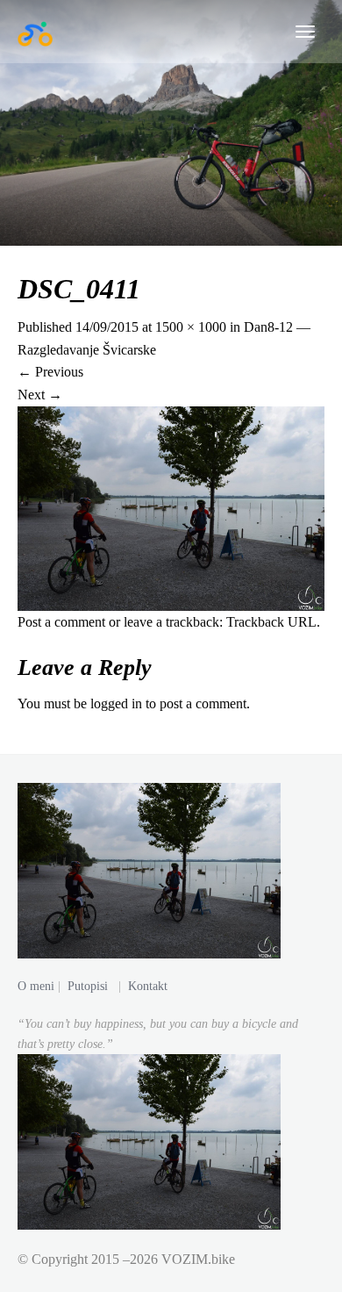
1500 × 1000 (190, 326)
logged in (116, 703)
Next (40, 394)
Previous (50, 371)
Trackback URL (271, 621)
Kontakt (147, 986)
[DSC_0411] (171, 506)
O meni (36, 986)
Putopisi (88, 986)
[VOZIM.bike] (35, 31)
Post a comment (61, 621)
